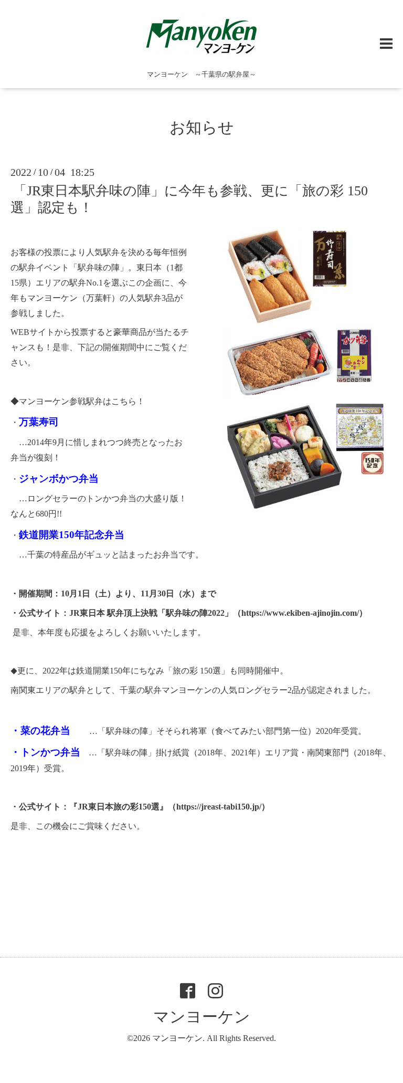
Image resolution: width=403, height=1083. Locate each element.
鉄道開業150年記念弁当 (71, 534)
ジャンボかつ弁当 (59, 478)
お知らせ (201, 127)
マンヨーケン (201, 1016)
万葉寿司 (39, 421)
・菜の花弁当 (40, 730)
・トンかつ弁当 (45, 752)
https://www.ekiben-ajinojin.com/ (300, 612)
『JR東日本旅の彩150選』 (118, 806)
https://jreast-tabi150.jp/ (218, 806)
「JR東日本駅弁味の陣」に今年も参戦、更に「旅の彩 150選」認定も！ (189, 199)
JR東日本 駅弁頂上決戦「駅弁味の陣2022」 (151, 612)
